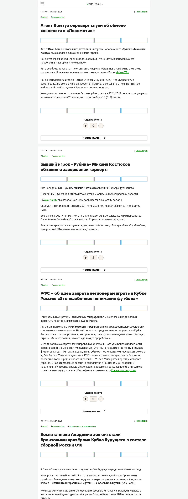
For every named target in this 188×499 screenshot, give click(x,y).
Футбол (45, 156)
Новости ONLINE (58, 17)
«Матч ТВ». (122, 72)
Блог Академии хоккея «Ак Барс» (82, 426)
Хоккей (44, 17)
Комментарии (94, 137)
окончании (50, 199)
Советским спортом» (123, 370)
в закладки (141, 12)
